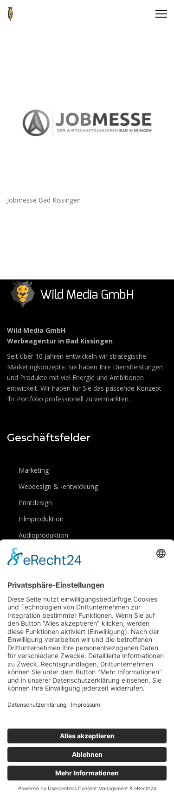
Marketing (33, 470)
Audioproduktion (42, 535)
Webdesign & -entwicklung (57, 486)
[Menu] (161, 14)
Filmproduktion (40, 518)
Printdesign (34, 502)
